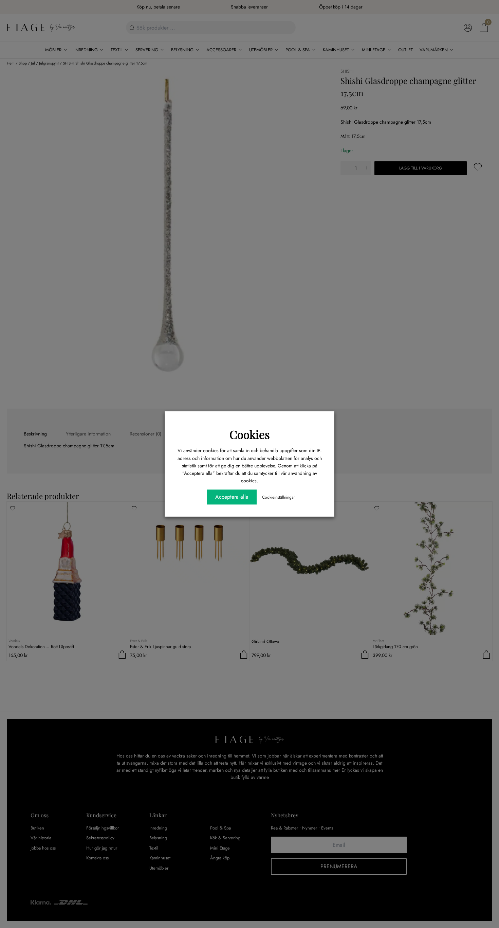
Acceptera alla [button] (231, 497)
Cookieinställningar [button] (278, 498)
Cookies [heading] (249, 434)
